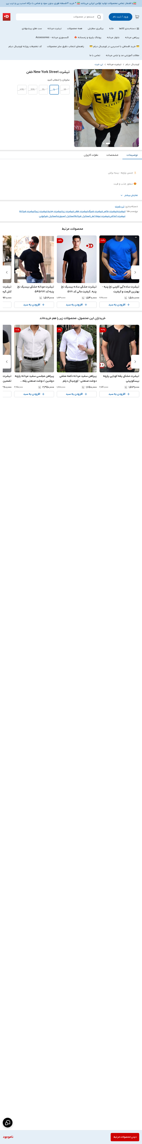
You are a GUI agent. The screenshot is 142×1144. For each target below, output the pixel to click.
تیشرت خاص (110, 211)
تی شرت (99, 64)
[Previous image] (79, 108)
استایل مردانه (82, 216)
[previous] (135, 272)
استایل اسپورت (65, 216)
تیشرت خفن (81, 211)
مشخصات (112, 155)
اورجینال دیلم (132, 64)
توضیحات (132, 155)
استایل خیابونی (48, 216)
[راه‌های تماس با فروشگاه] (7, 1122)
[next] (7, 272)
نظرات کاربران (91, 155)
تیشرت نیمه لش (99, 216)
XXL (33, 89)
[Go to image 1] (108, 143)
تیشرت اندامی (117, 216)
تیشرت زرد (68, 211)
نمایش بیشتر (131, 195)
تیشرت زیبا (41, 211)
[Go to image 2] (103, 143)
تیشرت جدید (54, 211)
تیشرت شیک (95, 211)
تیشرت (121, 211)
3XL (22, 89)
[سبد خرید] (137, 17)
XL (43, 89)
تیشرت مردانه (114, 64)
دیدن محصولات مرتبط (124, 1137)
